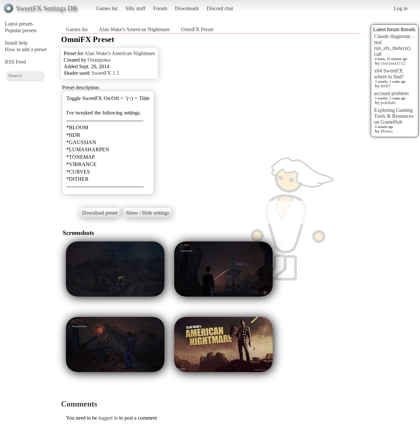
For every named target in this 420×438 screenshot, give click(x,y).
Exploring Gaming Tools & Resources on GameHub (393, 116)
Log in (401, 8)
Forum (160, 8)
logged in (108, 418)
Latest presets (19, 24)
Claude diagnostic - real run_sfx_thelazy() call (394, 45)
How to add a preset (26, 49)
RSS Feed (15, 62)
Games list (106, 8)
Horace (387, 131)
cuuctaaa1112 (393, 63)
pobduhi (388, 102)
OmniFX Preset (197, 29)
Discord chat (220, 8)
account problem (391, 93)
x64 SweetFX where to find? (389, 73)
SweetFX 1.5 (105, 73)
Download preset (99, 213)
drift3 (385, 85)
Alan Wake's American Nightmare (134, 29)
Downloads (187, 8)
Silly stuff (135, 8)
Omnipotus (99, 60)
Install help (16, 43)
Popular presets (20, 30)
